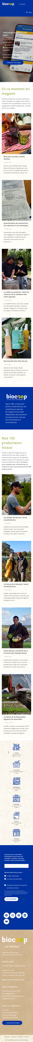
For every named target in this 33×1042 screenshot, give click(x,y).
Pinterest (26, 1037)
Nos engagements (8, 994)
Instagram (13, 1037)
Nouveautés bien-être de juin (15, 361)
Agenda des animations (10, 1018)
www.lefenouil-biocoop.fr (10, 953)
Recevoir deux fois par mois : (13, 872)
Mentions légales (24, 1040)
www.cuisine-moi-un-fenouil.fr (12, 955)
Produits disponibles (9, 1015)
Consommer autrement (10, 1012)
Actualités (5, 1010)
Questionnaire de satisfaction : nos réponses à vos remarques (16, 224)
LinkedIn (20, 1037)
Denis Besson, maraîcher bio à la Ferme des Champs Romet (16, 652)
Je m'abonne (11, 899)
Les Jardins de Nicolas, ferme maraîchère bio (15, 518)
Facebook (6, 1037)
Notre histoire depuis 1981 (11, 991)
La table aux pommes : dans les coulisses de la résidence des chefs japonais (16, 294)
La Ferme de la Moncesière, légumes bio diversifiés (15, 718)
